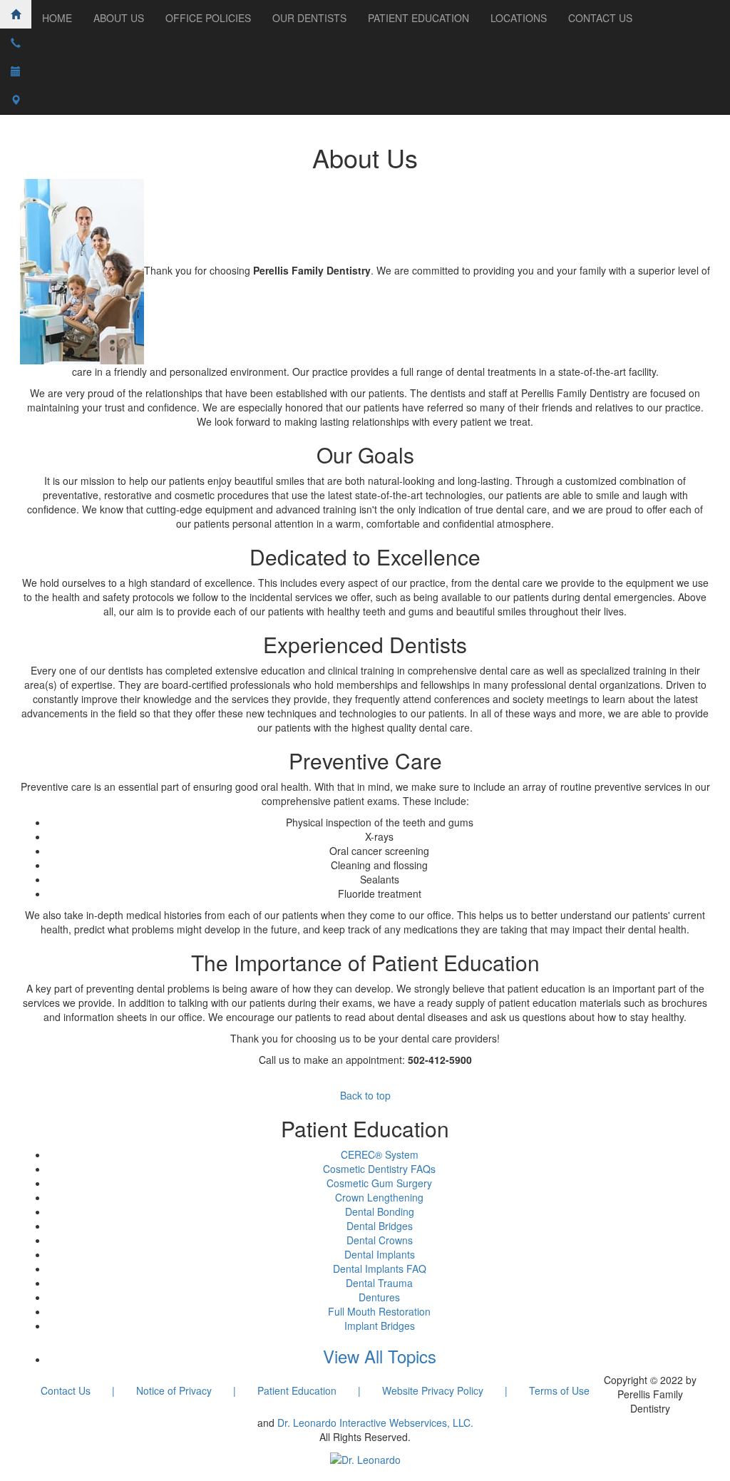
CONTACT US (600, 18)
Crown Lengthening (379, 1197)
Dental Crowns (379, 1240)
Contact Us (66, 1390)
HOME (57, 18)
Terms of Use (559, 1390)
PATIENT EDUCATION (418, 18)
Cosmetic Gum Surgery (379, 1183)
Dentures (379, 1297)
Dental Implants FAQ (379, 1268)
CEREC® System (379, 1154)
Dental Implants (379, 1254)
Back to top (365, 1095)
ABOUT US (118, 18)
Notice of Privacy (174, 1390)
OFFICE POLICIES (208, 18)
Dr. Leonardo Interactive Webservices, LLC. (375, 1422)
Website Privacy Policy (432, 1390)
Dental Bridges (379, 1226)
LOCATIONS (518, 18)
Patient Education (296, 1390)
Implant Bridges (379, 1325)
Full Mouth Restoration (379, 1311)
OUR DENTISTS (309, 18)
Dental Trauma (379, 1283)
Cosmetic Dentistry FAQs (379, 1169)
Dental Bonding (379, 1211)
